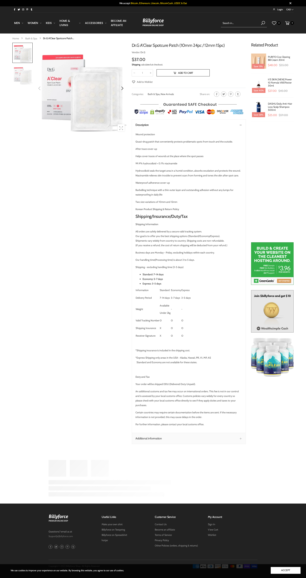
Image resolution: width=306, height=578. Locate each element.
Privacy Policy (162, 540)
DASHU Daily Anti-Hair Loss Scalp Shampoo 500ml (280, 106)
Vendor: (136, 52)
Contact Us (161, 524)
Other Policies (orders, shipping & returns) (176, 545)
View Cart (213, 529)
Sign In (211, 524)
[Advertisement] (272, 184)
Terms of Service (163, 535)
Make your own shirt (112, 524)
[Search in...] (263, 23)
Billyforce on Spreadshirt (114, 535)
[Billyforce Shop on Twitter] (19, 9)
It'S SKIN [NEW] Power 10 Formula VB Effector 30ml (279, 82)
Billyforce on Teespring (113, 529)
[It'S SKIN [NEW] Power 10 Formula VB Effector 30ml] (258, 85)
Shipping (136, 64)
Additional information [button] (148, 438)
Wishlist (212, 535)
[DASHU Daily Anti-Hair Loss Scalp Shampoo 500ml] (258, 109)
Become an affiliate (165, 529)
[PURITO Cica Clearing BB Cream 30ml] (258, 61)
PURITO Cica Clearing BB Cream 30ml (279, 58)
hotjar (105, 540)
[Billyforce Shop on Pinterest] (27, 9)
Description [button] (142, 125)
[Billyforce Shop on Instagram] (23, 9)
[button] (122, 88)
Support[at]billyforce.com (61, 536)
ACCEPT (285, 570)
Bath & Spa (154, 94)
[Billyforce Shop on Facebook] (14, 9)
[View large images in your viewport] (121, 127)
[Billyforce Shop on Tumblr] (31, 9)
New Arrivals (167, 94)
